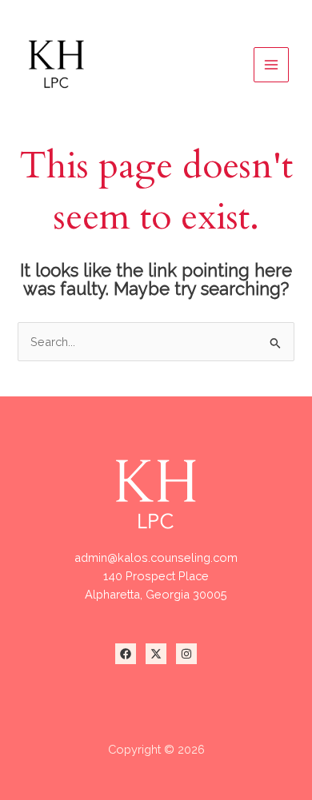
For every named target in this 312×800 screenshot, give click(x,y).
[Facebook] (125, 653)
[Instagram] (186, 653)
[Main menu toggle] (271, 64)
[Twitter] (156, 653)
